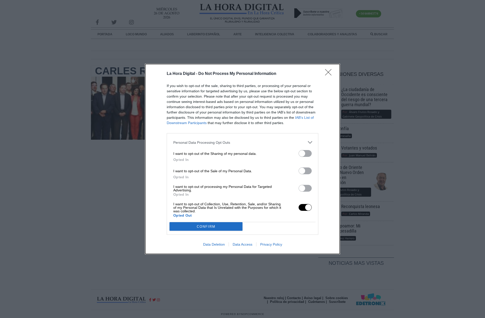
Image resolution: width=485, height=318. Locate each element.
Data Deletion (214, 244)
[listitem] (242, 142)
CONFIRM (206, 226)
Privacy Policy (271, 244)
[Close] (330, 74)
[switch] (305, 153)
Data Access (242, 244)
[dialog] (242, 159)
